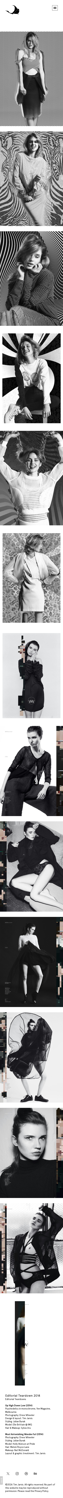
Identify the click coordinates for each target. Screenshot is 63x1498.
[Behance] (35, 1473)
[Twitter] (8, 1473)
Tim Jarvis (18, 1484)
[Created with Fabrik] (1, 1480)
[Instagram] (17, 1473)
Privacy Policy (41, 1491)
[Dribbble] (26, 1473)
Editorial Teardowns (15, 1399)
